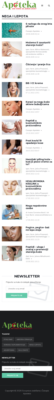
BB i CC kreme (34, 83)
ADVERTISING (9, 350)
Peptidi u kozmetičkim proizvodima (34, 123)
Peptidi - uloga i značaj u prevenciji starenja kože (37, 249)
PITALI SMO (8, 339)
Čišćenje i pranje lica (38, 64)
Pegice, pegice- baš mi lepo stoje (37, 228)
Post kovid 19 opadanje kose (34, 142)
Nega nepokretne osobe (36, 207)
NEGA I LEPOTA (35, 345)
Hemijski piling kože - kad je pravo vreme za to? (39, 162)
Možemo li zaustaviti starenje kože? (38, 43)
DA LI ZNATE (23, 350)
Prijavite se (16, 295)
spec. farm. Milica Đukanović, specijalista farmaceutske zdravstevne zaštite (37, 51)
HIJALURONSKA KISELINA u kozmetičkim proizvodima (35, 185)
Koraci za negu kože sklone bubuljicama (38, 103)
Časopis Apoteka (33, 31)
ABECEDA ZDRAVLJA (24, 339)
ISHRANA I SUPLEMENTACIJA (14, 345)
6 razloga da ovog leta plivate (39, 25)
